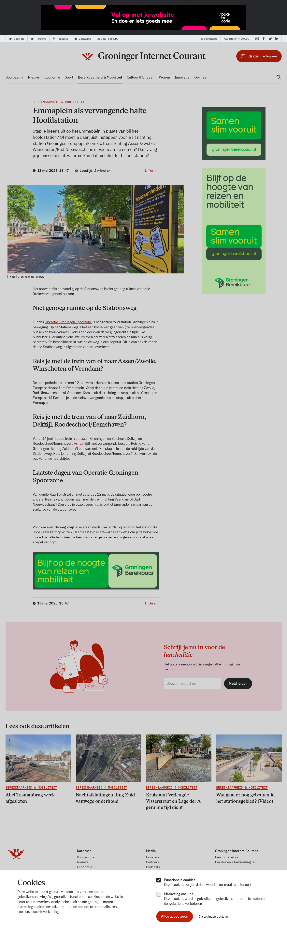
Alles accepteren (174, 916)
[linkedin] (276, 38)
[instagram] (257, 38)
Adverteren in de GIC (236, 38)
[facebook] (263, 38)
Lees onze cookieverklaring (38, 911)
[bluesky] (270, 38)
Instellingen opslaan (213, 916)
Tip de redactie (208, 38)
